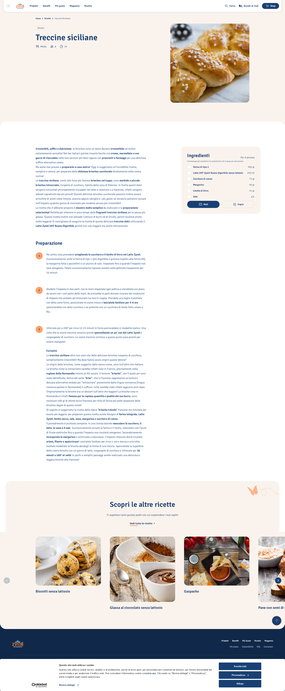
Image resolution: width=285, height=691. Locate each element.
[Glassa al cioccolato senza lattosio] (142, 569)
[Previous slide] (7, 580)
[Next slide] (278, 580)
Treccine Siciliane (62, 18)
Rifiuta (240, 683)
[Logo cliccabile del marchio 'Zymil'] (20, 6)
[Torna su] (276, 620)
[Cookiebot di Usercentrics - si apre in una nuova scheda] (39, 685)
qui (154, 673)
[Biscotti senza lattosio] (68, 561)
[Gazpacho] (216, 561)
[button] (34, 6)
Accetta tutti (240, 666)
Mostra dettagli (67, 685)
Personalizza (238, 675)
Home (38, 18)
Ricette (47, 18)
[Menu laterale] (8, 6)
